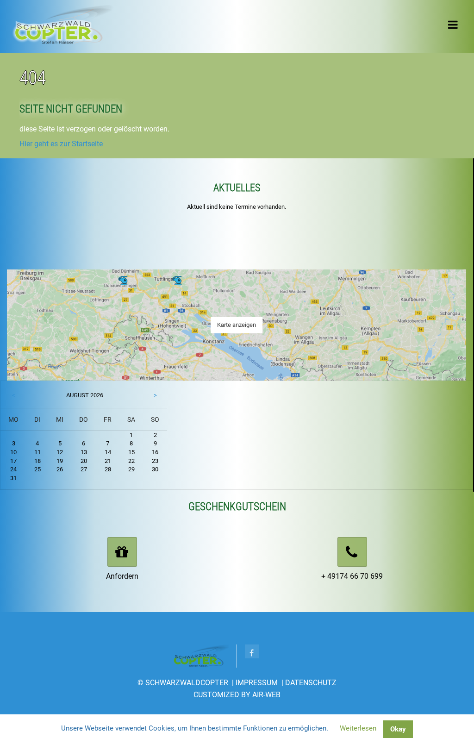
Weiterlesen (358, 728)
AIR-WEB (266, 694)
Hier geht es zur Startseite (61, 143)
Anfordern (122, 576)
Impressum (257, 682)
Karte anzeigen (236, 324)
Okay (398, 729)
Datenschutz (311, 682)
